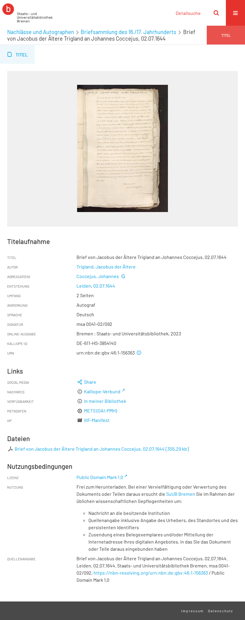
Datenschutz (220, 611)
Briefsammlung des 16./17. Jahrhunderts (128, 32)
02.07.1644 (104, 285)
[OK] (216, 13)
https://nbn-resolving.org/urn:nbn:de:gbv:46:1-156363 (151, 573)
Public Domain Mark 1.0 (99, 477)
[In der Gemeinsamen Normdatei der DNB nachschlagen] (123, 276)
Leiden (83, 285)
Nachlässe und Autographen (40, 32)
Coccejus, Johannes (97, 276)
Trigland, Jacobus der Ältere (106, 266)
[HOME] (27, 13)
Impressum (192, 611)
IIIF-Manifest (97, 420)
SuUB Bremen (180, 494)
